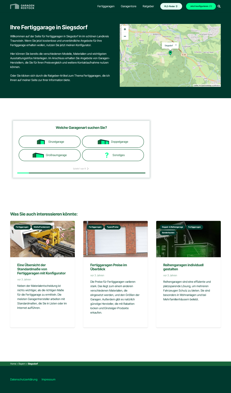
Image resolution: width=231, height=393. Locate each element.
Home (13, 363)
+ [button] (125, 29)
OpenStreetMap (206, 85)
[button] (219, 6)
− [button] (125, 36)
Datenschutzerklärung (23, 379)
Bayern (22, 363)
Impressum (48, 379)
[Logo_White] (22, 6)
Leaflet (196, 85)
